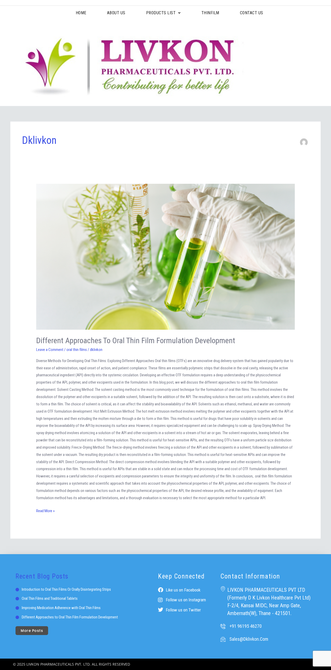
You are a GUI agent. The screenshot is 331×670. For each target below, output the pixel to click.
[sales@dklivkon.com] (222, 639)
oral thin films (76, 349)
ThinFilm (210, 12)
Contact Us (251, 12)
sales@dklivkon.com (248, 639)
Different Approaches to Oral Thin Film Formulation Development (136, 340)
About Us (116, 12)
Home (81, 12)
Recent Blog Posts (42, 576)
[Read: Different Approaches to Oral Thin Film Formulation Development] (165, 256)
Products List (161, 12)
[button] (163, 13)
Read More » (45, 510)
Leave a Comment (49, 349)
